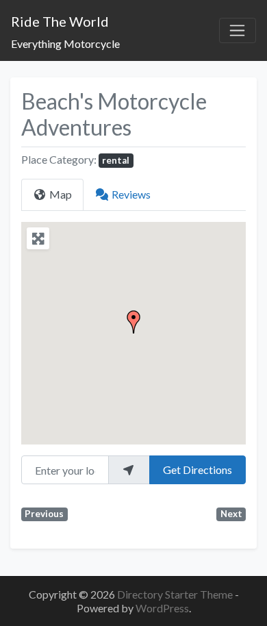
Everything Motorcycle (65, 43)
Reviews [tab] (131, 194)
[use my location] (128, 469)
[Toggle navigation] (237, 31)
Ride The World (60, 21)
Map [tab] (60, 194)
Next (231, 513)
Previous (44, 513)
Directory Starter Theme (176, 594)
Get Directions (197, 469)
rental (115, 160)
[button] (133, 322)
